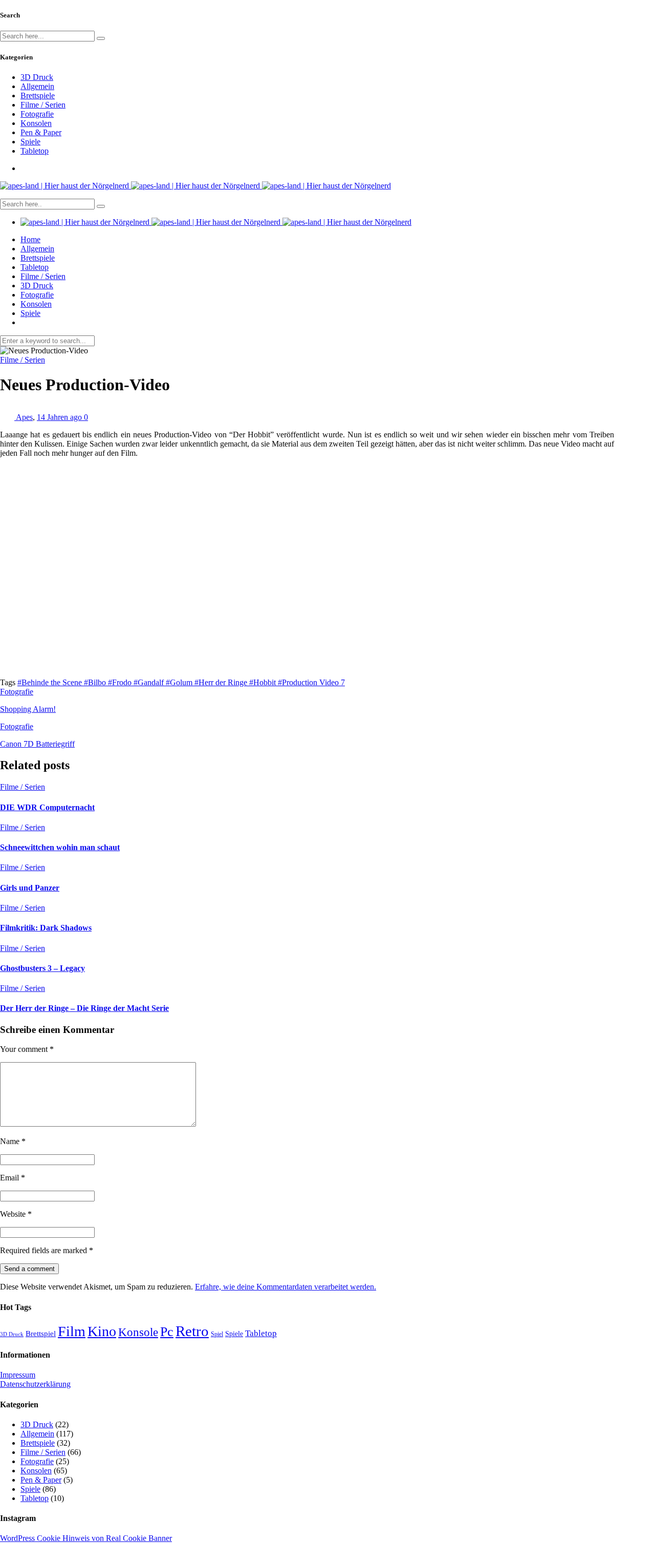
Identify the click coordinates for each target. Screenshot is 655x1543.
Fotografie (37, 114)
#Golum (180, 682)
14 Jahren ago (60, 417)
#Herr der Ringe (221, 682)
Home (30, 239)
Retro (192, 1331)
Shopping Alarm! (28, 709)
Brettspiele (37, 95)
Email (12, 1177)
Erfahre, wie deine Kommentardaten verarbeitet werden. (285, 1286)
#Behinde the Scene (50, 682)
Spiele (30, 141)
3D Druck (36, 77)
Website (16, 1214)
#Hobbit (263, 682)
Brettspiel (41, 1333)
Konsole (138, 1332)
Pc (166, 1331)
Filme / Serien (43, 104)
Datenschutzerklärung (35, 1384)
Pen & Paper (40, 132)
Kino (102, 1331)
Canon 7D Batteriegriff (37, 743)
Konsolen (36, 123)
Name (13, 1141)
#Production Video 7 (311, 682)
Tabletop (34, 150)
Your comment (27, 1049)
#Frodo (121, 682)
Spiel (217, 1334)
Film (71, 1331)
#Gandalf (150, 682)
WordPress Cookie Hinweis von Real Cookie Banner (86, 1538)
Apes (24, 417)
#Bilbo (96, 682)
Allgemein (37, 86)
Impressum (17, 1374)
